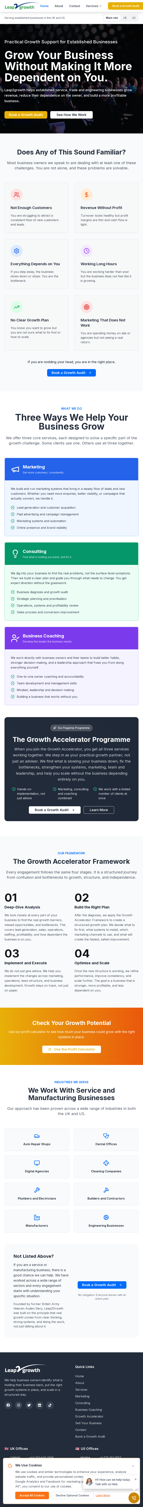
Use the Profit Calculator (74, 1049)
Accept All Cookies (32, 1495)
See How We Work (71, 115)
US (134, 17)
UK (125, 17)
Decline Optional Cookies (72, 1495)
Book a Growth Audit (26, 115)
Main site (112, 17)
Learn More (99, 810)
